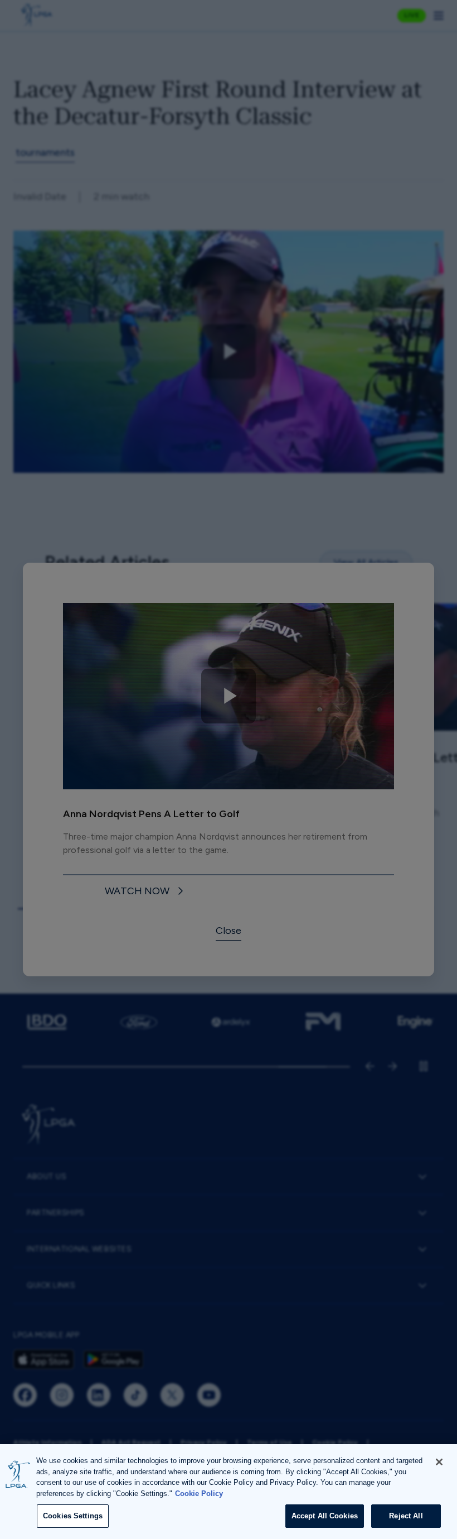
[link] (146, 891)
